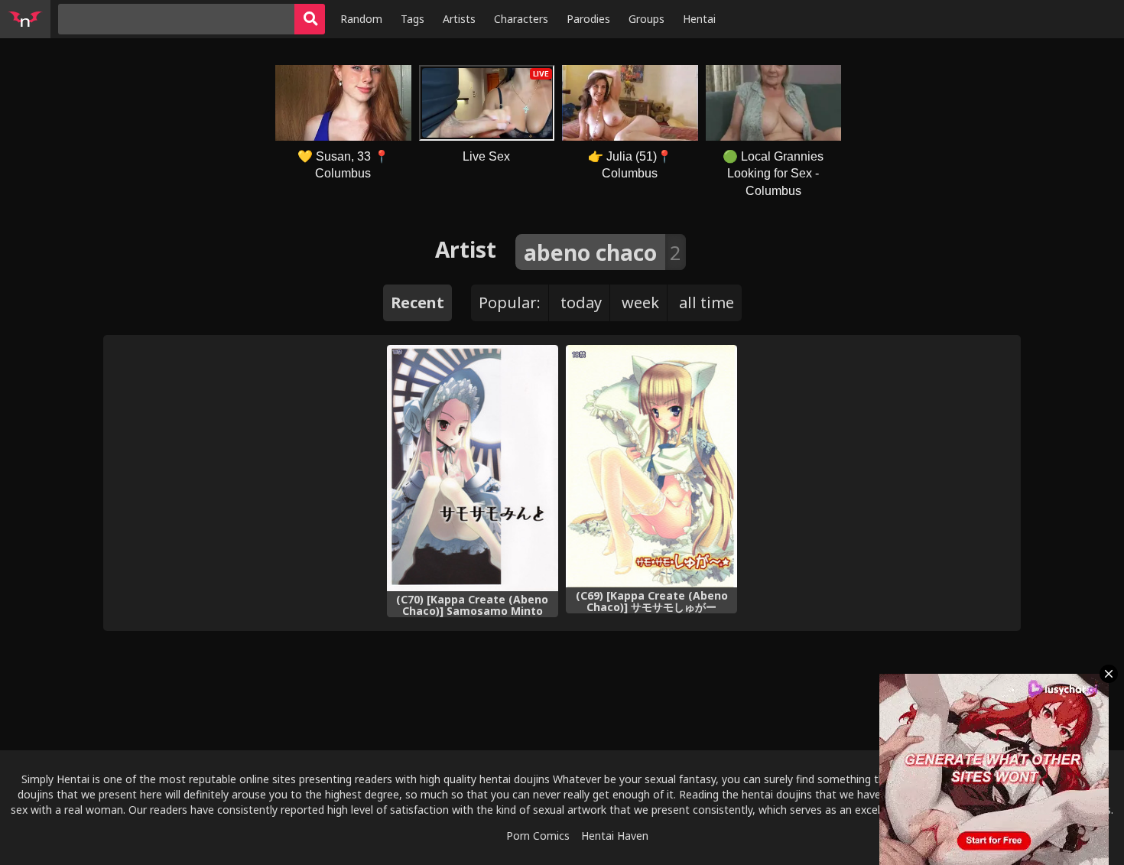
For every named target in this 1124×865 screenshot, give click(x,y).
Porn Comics (538, 835)
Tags (412, 18)
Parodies (588, 18)
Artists (459, 18)
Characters (521, 18)
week (640, 302)
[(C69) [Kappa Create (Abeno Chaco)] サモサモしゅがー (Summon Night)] (651, 466)
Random (361, 18)
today (581, 302)
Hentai (699, 18)
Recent (417, 302)
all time (706, 302)
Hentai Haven (614, 835)
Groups (646, 18)
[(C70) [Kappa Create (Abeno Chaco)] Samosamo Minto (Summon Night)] (472, 468)
